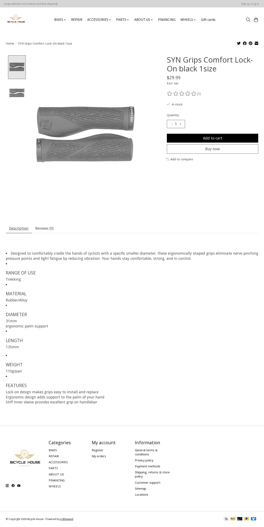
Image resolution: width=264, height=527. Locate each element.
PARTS (53, 468)
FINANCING (167, 20)
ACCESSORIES (58, 462)
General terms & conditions (146, 452)
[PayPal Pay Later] (246, 519)
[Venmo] (253, 519)
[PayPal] (233, 519)
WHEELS (55, 486)
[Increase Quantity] (180, 124)
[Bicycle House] (16, 20)
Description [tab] (18, 228)
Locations (141, 494)
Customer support (147, 482)
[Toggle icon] (248, 20)
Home (10, 43)
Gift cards (208, 20)
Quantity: (173, 115)
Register (97, 450)
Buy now (212, 148)
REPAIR (76, 20)
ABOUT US (56, 474)
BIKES (53, 450)
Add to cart (212, 138)
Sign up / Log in (250, 4)
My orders (99, 456)
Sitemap (140, 488)
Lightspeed (66, 519)
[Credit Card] (226, 519)
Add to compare (181, 159)
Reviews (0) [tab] (44, 228)
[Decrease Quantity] (171, 124)
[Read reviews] (182, 93)
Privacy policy (144, 460)
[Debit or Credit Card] (240, 519)
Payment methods (147, 466)
